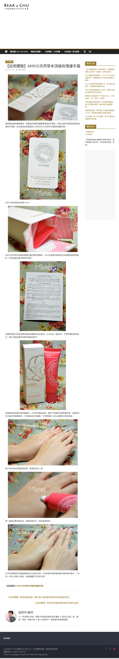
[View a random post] (90, 51)
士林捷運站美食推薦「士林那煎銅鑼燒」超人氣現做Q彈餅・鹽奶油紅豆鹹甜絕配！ (99, 104)
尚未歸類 (9, 62)
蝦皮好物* (90, 132)
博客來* (90, 134)
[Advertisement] (60, 31)
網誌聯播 (7, 638)
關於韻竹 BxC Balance (19, 51)
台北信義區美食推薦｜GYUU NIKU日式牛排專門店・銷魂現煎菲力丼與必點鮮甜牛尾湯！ (100, 77)
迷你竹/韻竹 (22, 70)
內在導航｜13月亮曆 (52, 51)
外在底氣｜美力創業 (71, 51)
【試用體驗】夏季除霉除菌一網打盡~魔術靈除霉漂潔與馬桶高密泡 (37, 597)
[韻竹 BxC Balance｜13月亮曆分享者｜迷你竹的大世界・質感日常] (6, 51)
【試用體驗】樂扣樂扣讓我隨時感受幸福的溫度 (57, 602)
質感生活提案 (36, 51)
